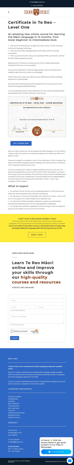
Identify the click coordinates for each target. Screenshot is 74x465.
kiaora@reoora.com (16, 442)
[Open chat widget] (70, 461)
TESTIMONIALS (13, 406)
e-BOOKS (11, 401)
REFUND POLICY (14, 415)
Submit (15, 338)
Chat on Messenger (57, 452)
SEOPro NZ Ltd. (61, 461)
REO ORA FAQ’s (13, 408)
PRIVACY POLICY (14, 417)
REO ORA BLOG (13, 403)
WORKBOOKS (13, 399)
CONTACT (11, 410)
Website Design (50, 461)
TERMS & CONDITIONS (16, 413)
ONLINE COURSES (14, 397)
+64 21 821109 (14, 439)
